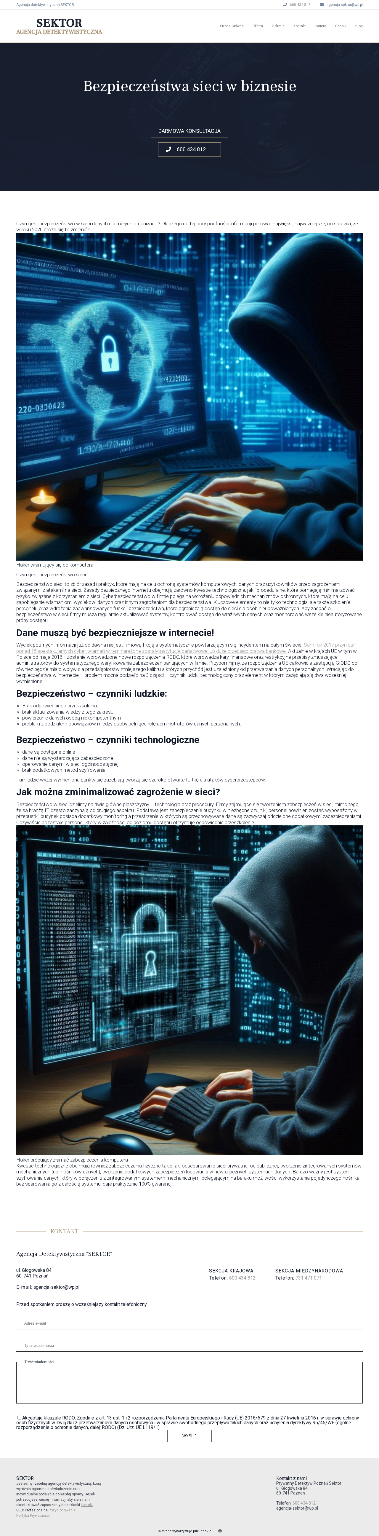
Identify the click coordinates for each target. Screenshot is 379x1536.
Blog (359, 26)
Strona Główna (232, 26)
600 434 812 (300, 5)
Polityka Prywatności (33, 1515)
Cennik (340, 26)
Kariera (320, 26)
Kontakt (299, 26)
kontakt (87, 1505)
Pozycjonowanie (62, 1510)
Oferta (258, 26)
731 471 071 (309, 1278)
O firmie (278, 26)
